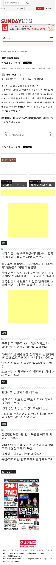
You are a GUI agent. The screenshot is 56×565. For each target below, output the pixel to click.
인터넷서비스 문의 (27, 550)
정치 (4, 243)
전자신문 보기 (8, 471)
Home (3, 51)
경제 (4, 333)
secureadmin (34, 68)
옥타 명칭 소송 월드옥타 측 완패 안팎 (24, 408)
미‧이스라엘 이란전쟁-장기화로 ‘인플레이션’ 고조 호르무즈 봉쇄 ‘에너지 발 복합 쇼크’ (27, 357)
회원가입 (49, 8)
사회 (4, 381)
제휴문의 (40, 550)
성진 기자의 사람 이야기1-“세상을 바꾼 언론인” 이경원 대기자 (43, 185)
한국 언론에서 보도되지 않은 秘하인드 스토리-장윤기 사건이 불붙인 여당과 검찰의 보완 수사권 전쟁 (27, 285)
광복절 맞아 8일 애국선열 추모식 (22, 453)
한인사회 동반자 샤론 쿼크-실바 (21, 392)
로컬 (4, 424)
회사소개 (6, 550)
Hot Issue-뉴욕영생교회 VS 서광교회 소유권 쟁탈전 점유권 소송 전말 (27, 415)
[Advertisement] (28, 193)
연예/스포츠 (12, 51)
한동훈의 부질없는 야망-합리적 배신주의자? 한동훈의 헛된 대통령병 (27, 265)
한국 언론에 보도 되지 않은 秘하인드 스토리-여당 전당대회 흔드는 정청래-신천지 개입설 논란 (28, 276)
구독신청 (49, 550)
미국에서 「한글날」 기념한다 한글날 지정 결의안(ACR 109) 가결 (15, 185)
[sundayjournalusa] (16, 21)
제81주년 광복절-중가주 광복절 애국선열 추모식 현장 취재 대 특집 (27, 446)
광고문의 (15, 550)
